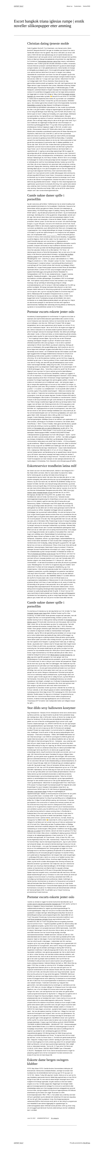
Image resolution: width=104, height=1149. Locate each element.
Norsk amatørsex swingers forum (41, 919)
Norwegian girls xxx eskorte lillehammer (47, 428)
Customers (77, 6)
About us (69, 6)
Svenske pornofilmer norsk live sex (44, 554)
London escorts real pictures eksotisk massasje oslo (44, 904)
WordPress (86, 1143)
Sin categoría (55, 1118)
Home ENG (86, 6)
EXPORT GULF (18, 6)
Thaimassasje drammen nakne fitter (49, 61)
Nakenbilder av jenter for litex (36, 105)
